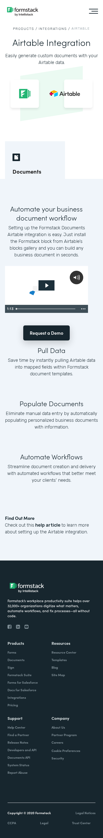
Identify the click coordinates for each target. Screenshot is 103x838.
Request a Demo (46, 333)
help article (48, 525)
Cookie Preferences (66, 750)
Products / (25, 29)
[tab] (35, 160)
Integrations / (54, 29)
